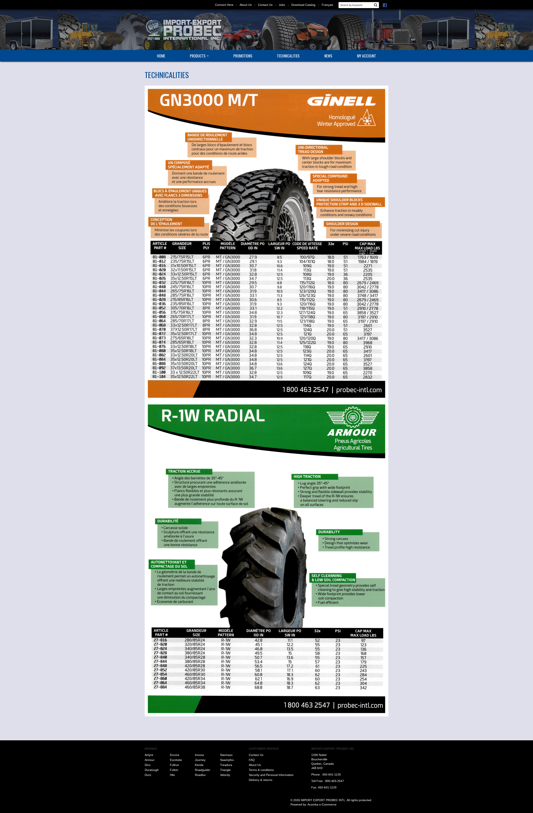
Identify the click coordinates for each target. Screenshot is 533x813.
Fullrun (174, 765)
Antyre (149, 755)
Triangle (225, 770)
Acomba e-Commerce (322, 804)
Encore (174, 755)
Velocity (225, 775)
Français (327, 4)
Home (161, 56)
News (328, 56)
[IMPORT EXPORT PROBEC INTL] (183, 30)
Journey (200, 760)
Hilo (172, 775)
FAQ (252, 760)
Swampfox (227, 760)
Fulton (174, 770)
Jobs (282, 4)
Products (197, 56)
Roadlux (200, 775)
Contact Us (265, 4)
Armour (149, 760)
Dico (148, 765)
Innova (199, 755)
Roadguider (202, 770)
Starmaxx (226, 755)
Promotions (242, 56)
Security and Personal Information (271, 775)
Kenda (199, 765)
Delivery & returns (260, 780)
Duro (148, 775)
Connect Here (224, 4)
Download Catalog (303, 4)
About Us (246, 4)
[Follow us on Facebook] (385, 4)
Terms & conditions (261, 770)
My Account (366, 56)
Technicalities (288, 56)
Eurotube (176, 760)
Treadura (226, 765)
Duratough (152, 770)
